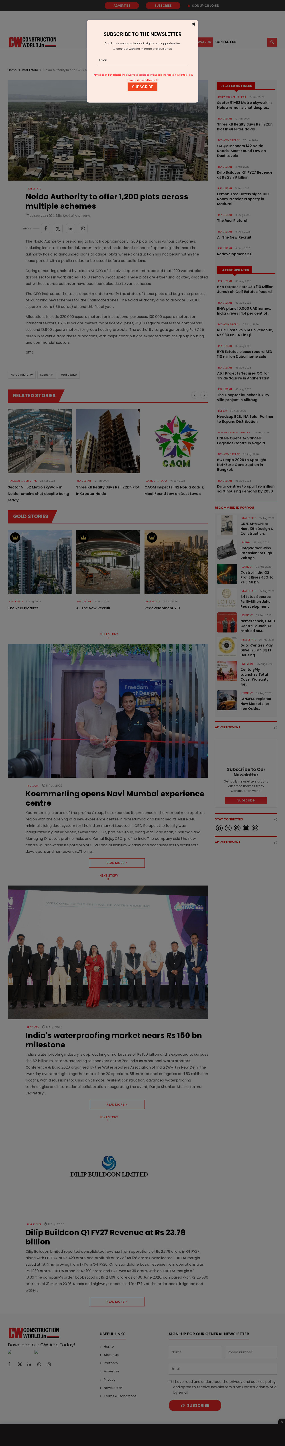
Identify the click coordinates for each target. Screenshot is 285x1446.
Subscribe (142, 87)
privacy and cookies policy (139, 75)
